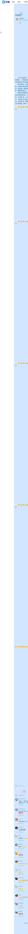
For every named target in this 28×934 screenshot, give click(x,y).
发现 (19, 2)
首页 (13, 2)
